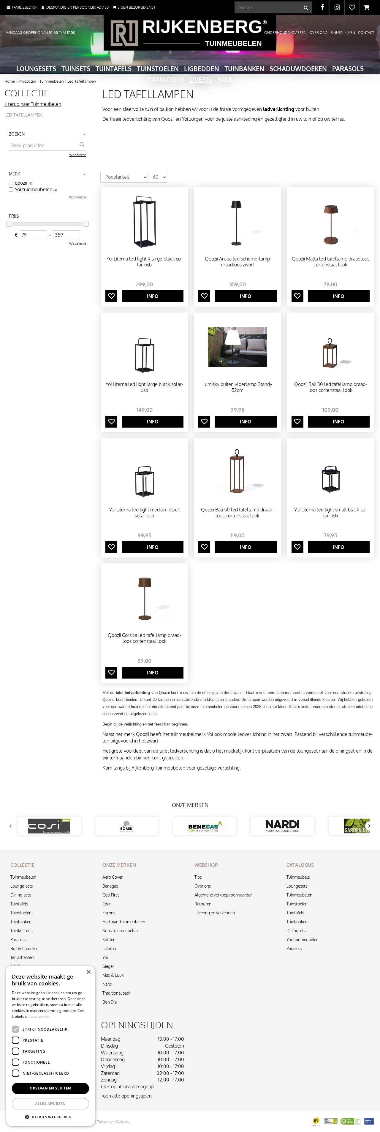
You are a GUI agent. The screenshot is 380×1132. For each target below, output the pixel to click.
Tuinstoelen (20, 912)
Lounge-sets (21, 885)
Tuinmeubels (298, 877)
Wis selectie (77, 155)
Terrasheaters (22, 957)
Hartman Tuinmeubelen (123, 921)
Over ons (202, 885)
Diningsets (295, 930)
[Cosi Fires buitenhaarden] (49, 826)
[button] (50, 1116)
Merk (14, 173)
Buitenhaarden (23, 948)
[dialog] (50, 1046)
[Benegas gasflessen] (204, 826)
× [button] (88, 972)
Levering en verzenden (214, 912)
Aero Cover (112, 877)
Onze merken (190, 805)
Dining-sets (20, 894)
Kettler (108, 939)
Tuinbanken (20, 921)
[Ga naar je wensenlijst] (351, 7)
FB (322, 7)
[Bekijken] (367, 7)
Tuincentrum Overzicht (113, 1122)
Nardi (107, 984)
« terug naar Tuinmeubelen (32, 104)
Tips (198, 877)
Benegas (110, 885)
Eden (107, 903)
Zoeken (17, 133)
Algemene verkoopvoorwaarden (223, 894)
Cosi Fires (110, 894)
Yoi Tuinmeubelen (302, 939)
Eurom (108, 912)
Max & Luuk (113, 975)
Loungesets (296, 885)
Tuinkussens (21, 930)
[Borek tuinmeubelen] (127, 826)
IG (337, 7)
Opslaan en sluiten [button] (50, 1088)
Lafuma (109, 948)
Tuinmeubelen (23, 877)
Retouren (202, 903)
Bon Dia (109, 1001)
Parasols (18, 939)
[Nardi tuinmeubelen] (282, 826)
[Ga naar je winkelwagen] (366, 7)
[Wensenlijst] (352, 7)
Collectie (26, 92)
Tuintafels (19, 903)
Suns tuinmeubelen (120, 930)
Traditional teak (116, 993)
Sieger (108, 966)
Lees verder (39, 1016)
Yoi (105, 957)
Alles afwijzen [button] (50, 1103)
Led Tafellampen (23, 115)
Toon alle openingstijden (126, 1096)
